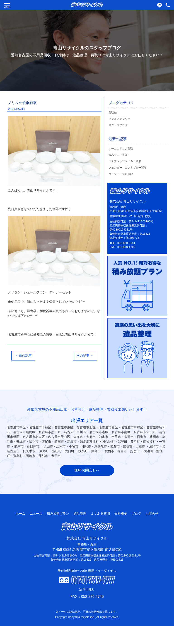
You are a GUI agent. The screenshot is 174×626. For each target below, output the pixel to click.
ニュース (36, 513)
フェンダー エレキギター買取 (128, 167)
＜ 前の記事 (23, 355)
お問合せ (152, 513)
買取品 (113, 112)
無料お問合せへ (87, 470)
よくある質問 (100, 513)
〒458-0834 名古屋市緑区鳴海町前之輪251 (87, 549)
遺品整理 (80, 513)
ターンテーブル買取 (121, 174)
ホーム (20, 513)
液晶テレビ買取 (118, 154)
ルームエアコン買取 (121, 148)
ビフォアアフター (119, 118)
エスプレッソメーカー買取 (125, 161)
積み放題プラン (58, 513)
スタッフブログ (118, 125)
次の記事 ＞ (85, 355)
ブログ (136, 513)
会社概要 (120, 513)
